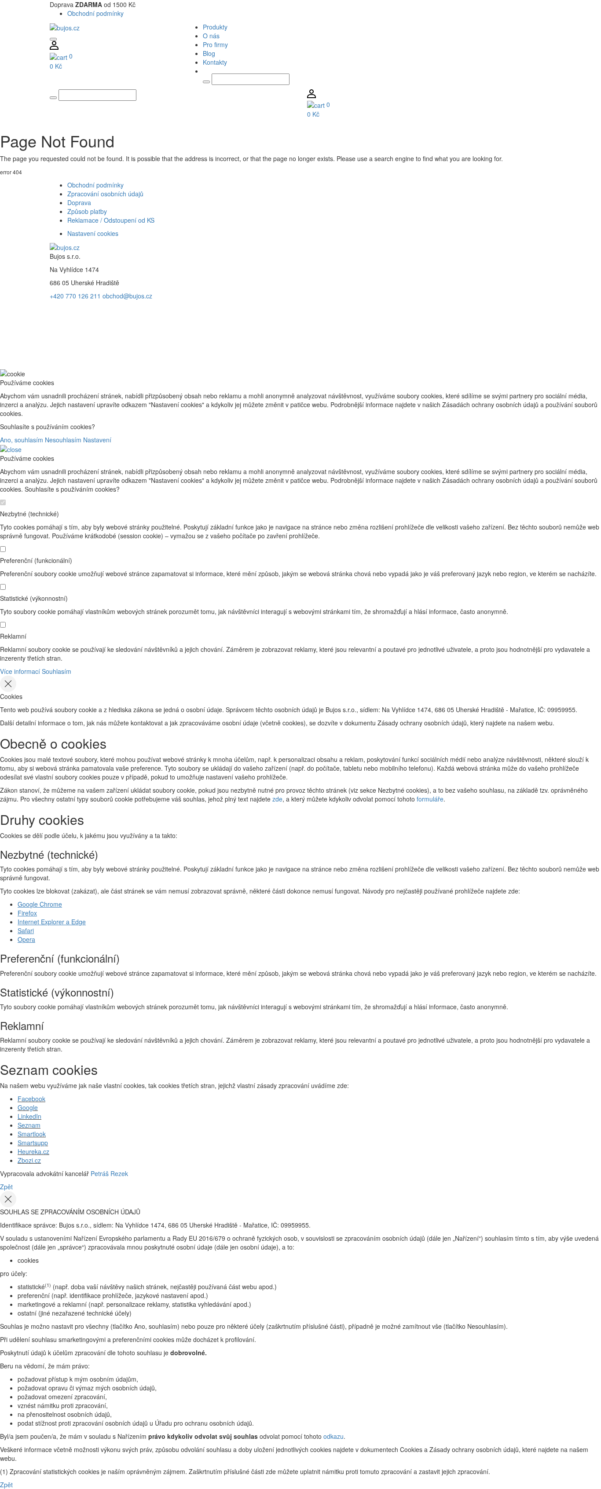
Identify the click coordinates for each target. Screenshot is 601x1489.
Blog (209, 53)
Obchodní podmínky (95, 13)
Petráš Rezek (109, 1173)
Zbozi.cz (29, 1160)
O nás (211, 35)
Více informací (20, 671)
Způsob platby (87, 211)
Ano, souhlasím (21, 439)
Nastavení (97, 439)
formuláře (430, 798)
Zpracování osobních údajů (105, 193)
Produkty (215, 26)
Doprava (79, 202)
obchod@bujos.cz (127, 295)
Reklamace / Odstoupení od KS (110, 220)
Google (28, 1107)
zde (277, 798)
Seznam (29, 1125)
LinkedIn (29, 1116)
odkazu (333, 1436)
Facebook (31, 1098)
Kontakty (215, 62)
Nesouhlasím (63, 439)
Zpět (6, 1186)
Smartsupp (33, 1142)
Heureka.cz (33, 1151)
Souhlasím (56, 671)
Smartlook (32, 1133)
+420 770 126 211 (75, 295)
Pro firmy (215, 44)
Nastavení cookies (92, 233)
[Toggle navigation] (53, 39)
